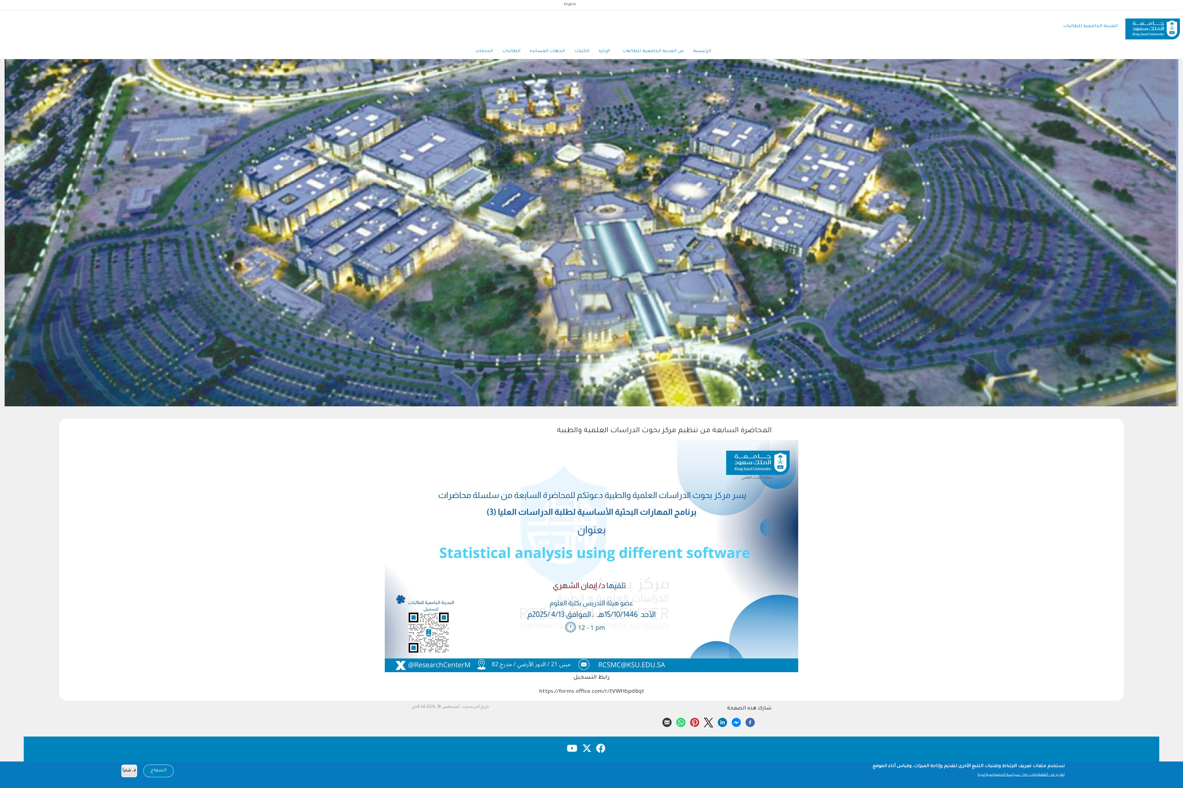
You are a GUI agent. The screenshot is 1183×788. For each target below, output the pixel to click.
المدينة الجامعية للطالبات (1090, 26)
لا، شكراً (129, 771)
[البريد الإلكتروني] (667, 721)
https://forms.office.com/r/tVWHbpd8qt (591, 692)
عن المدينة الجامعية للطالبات (653, 51)
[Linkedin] (722, 721)
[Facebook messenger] (736, 721)
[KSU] (1152, 26)
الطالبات (511, 51)
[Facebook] (750, 721)
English (570, 4)
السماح (158, 770)
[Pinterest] (694, 721)
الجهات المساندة (547, 51)
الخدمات (484, 51)
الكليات (581, 51)
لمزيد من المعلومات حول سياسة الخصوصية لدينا (1021, 775)
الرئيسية (702, 51)
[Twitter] (708, 721)
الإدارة (604, 51)
